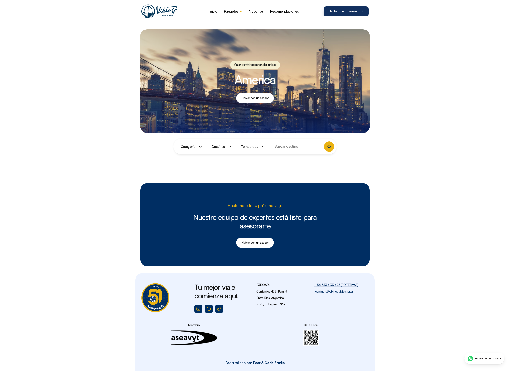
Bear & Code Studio (269, 362)
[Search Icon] (295, 146)
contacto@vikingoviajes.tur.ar (333, 291)
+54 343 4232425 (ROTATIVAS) (336, 285)
